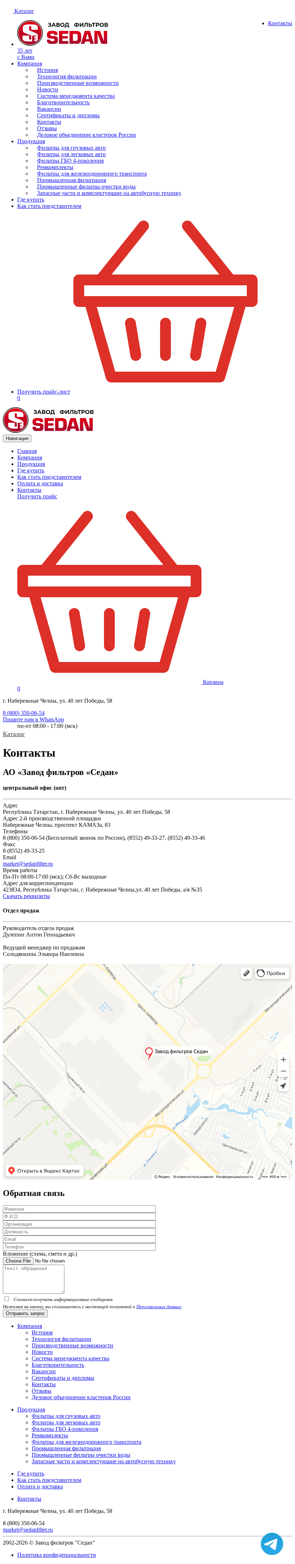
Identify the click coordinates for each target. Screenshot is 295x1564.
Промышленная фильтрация (71, 180)
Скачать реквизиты (26, 896)
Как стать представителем (49, 206)
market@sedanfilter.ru (28, 864)
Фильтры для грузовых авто (71, 148)
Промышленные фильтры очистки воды (86, 186)
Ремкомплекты (55, 167)
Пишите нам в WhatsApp (33, 719)
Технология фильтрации (67, 76)
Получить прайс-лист (43, 392)
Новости (47, 89)
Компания (29, 63)
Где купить (30, 199)
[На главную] (48, 431)
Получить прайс (37, 496)
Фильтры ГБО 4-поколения (70, 161)
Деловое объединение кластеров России (86, 135)
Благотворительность (63, 102)
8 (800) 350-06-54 (24, 713)
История (47, 70)
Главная (27, 451)
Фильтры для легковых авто (71, 154)
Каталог (23, 11)
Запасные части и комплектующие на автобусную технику (109, 193)
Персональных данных (158, 1306)
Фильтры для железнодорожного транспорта (92, 174)
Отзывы (47, 128)
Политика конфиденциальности (56, 1555)
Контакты (280, 23)
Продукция (31, 141)
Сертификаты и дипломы (68, 115)
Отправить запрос (25, 1313)
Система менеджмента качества (76, 96)
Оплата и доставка (40, 483)
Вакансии (49, 109)
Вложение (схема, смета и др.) (40, 1254)
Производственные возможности (78, 83)
